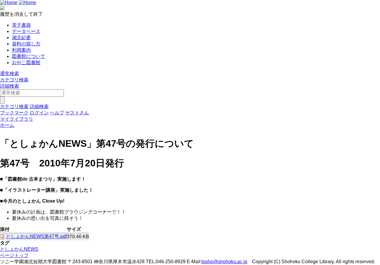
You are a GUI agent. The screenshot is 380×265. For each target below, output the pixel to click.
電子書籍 (21, 25)
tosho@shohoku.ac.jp (224, 261)
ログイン (39, 112)
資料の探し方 (26, 43)
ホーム (7, 125)
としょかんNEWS (19, 249)
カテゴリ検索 (14, 79)
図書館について (28, 56)
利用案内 (21, 50)
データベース (26, 31)
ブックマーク (14, 112)
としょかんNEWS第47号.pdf (36, 236)
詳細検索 (9, 86)
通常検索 (9, 73)
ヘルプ (57, 112)
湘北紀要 (21, 37)
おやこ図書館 (26, 62)
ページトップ (14, 255)
